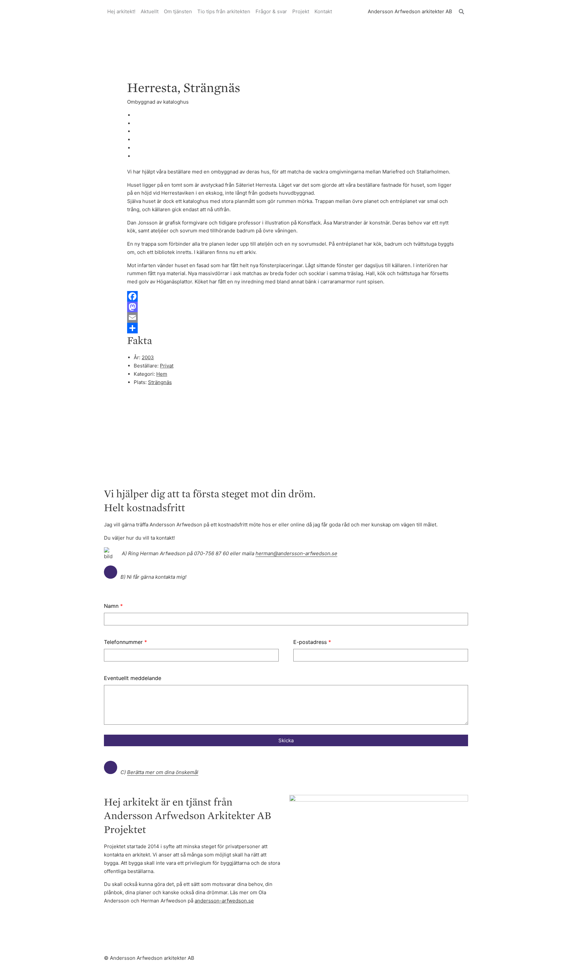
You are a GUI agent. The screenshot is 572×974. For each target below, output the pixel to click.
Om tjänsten (178, 11)
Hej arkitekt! (121, 11)
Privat (166, 366)
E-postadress (312, 642)
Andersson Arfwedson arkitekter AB (410, 11)
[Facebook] (292, 296)
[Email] (292, 317)
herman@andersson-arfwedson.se (296, 553)
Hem (161, 374)
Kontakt (323, 11)
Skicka (286, 740)
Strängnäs (160, 382)
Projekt (300, 11)
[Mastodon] (292, 307)
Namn (113, 606)
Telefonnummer (125, 642)
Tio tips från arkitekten (223, 11)
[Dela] (292, 328)
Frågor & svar (271, 11)
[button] (462, 12)
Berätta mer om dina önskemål (162, 772)
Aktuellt (150, 11)
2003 (148, 357)
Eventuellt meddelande (132, 678)
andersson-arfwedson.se (224, 901)
